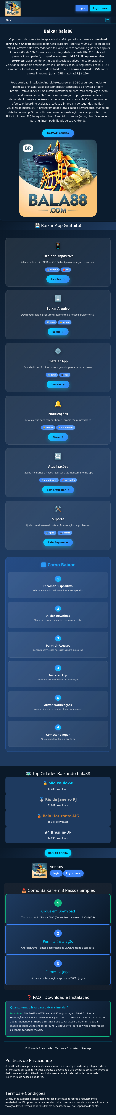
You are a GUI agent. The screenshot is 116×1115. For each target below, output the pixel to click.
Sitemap (86, 1048)
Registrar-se (100, 8)
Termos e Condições (66, 1048)
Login (82, 8)
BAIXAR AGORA (58, 133)
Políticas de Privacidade (38, 1048)
